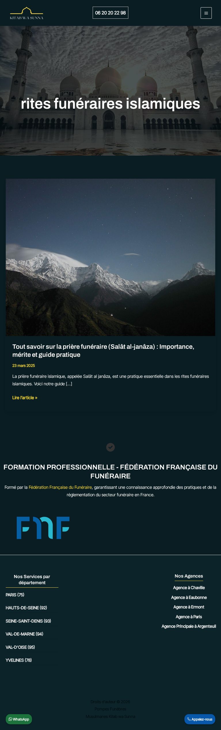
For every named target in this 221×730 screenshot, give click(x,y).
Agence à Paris (189, 616)
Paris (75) (15, 594)
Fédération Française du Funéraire (60, 487)
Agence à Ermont (189, 606)
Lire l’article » (24, 398)
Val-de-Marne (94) (24, 633)
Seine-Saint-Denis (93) (28, 620)
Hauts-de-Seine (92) (26, 607)
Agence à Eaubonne (189, 597)
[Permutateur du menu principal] (206, 13)
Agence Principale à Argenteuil (189, 626)
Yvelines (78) (19, 660)
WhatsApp (20, 719)
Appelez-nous (201, 719)
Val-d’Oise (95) (20, 647)
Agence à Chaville (189, 587)
